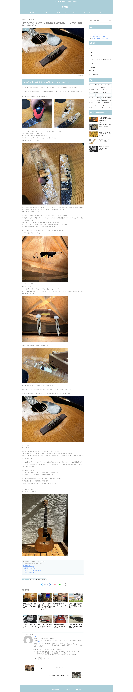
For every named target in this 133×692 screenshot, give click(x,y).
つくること (25, 579)
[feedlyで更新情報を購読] (44, 658)
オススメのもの (93, 74)
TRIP (90, 48)
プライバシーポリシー (81, 690)
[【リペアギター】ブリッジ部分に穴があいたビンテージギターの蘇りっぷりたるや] (50, 584)
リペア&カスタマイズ (41, 579)
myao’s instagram (97, 34)
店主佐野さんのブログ (30, 568)
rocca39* (93, 67)
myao (35, 636)
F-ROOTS (33, 579)
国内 (92, 52)
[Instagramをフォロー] (39, 658)
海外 (92, 56)
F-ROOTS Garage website (99, 36)
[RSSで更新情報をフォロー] (48, 658)
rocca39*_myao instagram (32, 570)
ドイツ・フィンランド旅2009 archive (101, 59)
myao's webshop (29, 572)
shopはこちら (37, 642)
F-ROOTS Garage (28, 566)
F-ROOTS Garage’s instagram (100, 38)
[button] (110, 20)
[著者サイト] (35, 658)
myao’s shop (95, 32)
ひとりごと (92, 71)
